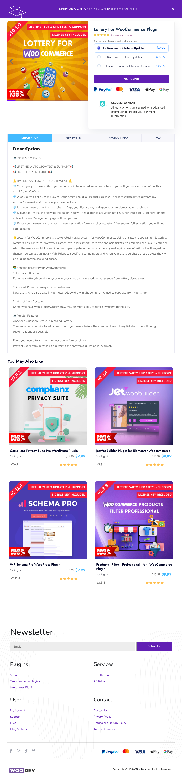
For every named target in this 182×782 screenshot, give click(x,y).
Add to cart (131, 79)
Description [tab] (29, 137)
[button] (11, 61)
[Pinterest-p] (34, 751)
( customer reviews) (121, 35)
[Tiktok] (26, 751)
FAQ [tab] (158, 137)
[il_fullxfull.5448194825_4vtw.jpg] (47, 61)
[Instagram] (19, 751)
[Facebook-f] (11, 751)
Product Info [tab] (118, 137)
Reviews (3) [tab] (73, 137)
